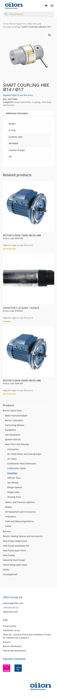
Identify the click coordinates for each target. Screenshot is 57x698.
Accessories (13, 449)
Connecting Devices (14, 425)
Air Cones (12, 458)
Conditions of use (11, 630)
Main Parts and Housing (17, 444)
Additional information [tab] (17, 113)
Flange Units (13, 492)
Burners (7, 531)
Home (5, 23)
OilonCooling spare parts (15, 564)
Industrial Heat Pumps (14, 560)
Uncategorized (10, 574)
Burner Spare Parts (18, 23)
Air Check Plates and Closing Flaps (24, 454)
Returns (7, 642)
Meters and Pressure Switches (20, 502)
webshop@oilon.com (13, 603)
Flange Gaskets (14, 487)
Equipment (10, 430)
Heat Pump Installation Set (16, 545)
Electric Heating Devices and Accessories (23, 536)
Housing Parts (14, 497)
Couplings (16, 27)
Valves (8, 526)
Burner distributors (12, 646)
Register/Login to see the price (18, 95)
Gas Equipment (12, 434)
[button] (49, 35)
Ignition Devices (13, 439)
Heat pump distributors (14, 650)
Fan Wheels (13, 482)
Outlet (6, 569)
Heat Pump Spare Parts (14, 550)
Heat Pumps (9, 555)
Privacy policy (9, 626)
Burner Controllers (14, 420)
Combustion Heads (16, 468)
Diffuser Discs (14, 477)
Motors (8, 507)
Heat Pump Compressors (15, 541)
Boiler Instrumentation (16, 415)
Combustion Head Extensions (21, 463)
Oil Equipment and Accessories (20, 511)
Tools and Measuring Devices (19, 521)
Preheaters (10, 516)
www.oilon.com (10, 611)
